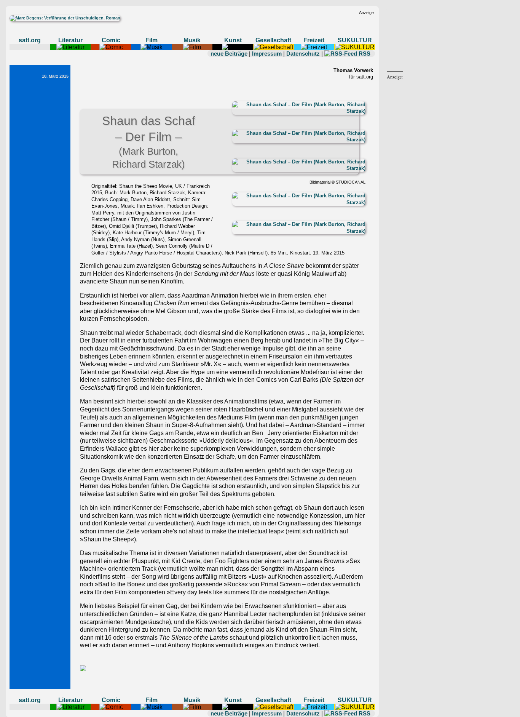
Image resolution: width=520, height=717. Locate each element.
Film (151, 40)
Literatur (70, 40)
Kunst (233, 40)
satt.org (30, 40)
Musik (192, 40)
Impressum (267, 53)
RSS (364, 53)
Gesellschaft (273, 40)
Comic (111, 40)
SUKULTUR (355, 40)
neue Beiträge (229, 53)
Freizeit (313, 40)
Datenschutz (303, 53)
